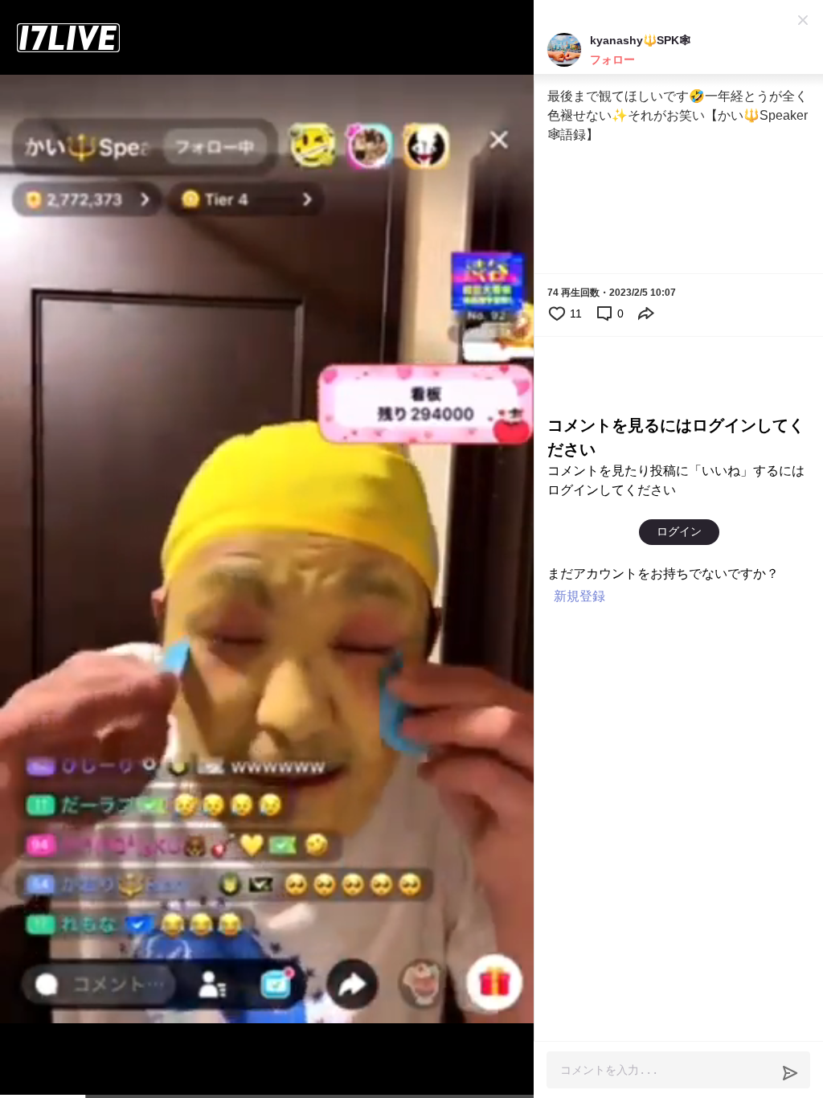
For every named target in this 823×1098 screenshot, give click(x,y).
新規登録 (579, 596)
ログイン (679, 531)
